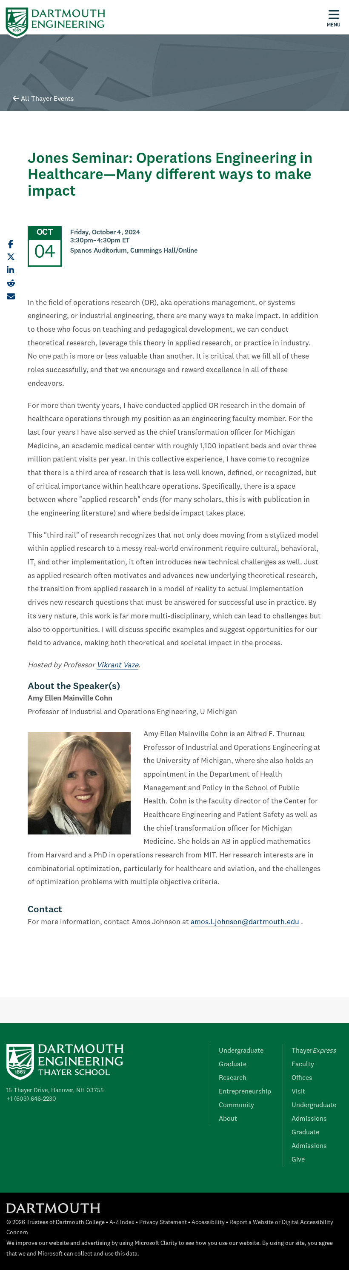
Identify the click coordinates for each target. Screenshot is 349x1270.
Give (298, 1159)
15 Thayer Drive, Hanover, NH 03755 (55, 1090)
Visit (298, 1091)
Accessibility (208, 1222)
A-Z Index (121, 1222)
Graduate (232, 1064)
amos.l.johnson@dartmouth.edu (245, 922)
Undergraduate (241, 1051)
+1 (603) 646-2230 (31, 1099)
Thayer (314, 1051)
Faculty (303, 1064)
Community (236, 1105)
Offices (302, 1078)
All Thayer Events (47, 99)
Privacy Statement (163, 1222)
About (228, 1119)
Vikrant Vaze (117, 665)
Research (232, 1078)
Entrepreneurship (245, 1091)
